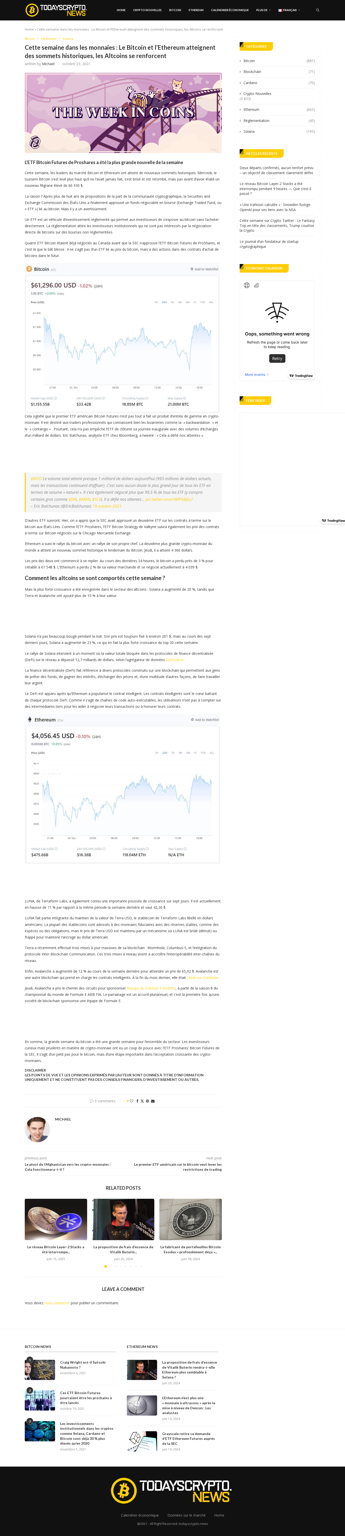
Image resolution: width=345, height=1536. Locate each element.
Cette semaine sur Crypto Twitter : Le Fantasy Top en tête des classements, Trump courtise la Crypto (277, 225)
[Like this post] (131, 1101)
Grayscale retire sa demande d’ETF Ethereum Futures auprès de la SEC (188, 1438)
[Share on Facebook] (137, 1101)
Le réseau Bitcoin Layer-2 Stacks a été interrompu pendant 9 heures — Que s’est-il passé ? (275, 188)
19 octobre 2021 (106, 506)
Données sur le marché (186, 1515)
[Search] (317, 10)
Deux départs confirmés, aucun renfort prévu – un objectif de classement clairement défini (276, 170)
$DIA (72, 499)
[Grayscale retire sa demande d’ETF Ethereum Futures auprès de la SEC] (142, 1441)
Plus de (261, 10)
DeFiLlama (175, 659)
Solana (279, 131)
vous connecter (57, 1302)
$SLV (96, 499)
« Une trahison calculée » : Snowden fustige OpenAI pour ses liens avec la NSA (275, 207)
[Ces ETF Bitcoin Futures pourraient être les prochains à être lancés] (40, 1400)
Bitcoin (175, 10)
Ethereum (196, 10)
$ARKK (84, 499)
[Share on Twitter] (142, 1101)
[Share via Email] (153, 1101)
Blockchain (279, 71)
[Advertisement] (117, 454)
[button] (31, 1233)
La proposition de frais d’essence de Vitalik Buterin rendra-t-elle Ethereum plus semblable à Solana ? (189, 1369)
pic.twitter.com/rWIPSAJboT (169, 499)
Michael (48, 63)
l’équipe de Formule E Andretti (151, 988)
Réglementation (279, 120)
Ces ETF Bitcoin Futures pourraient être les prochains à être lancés (86, 1398)
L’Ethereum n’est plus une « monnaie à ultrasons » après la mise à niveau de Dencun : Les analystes (188, 1405)
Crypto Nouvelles (147, 10)
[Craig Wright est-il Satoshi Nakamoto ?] (40, 1370)
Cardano (279, 82)
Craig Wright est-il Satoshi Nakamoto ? (83, 1364)
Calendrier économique (230, 10)
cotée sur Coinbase (202, 977)
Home (121, 10)
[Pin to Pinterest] (147, 1101)
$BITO (36, 478)
